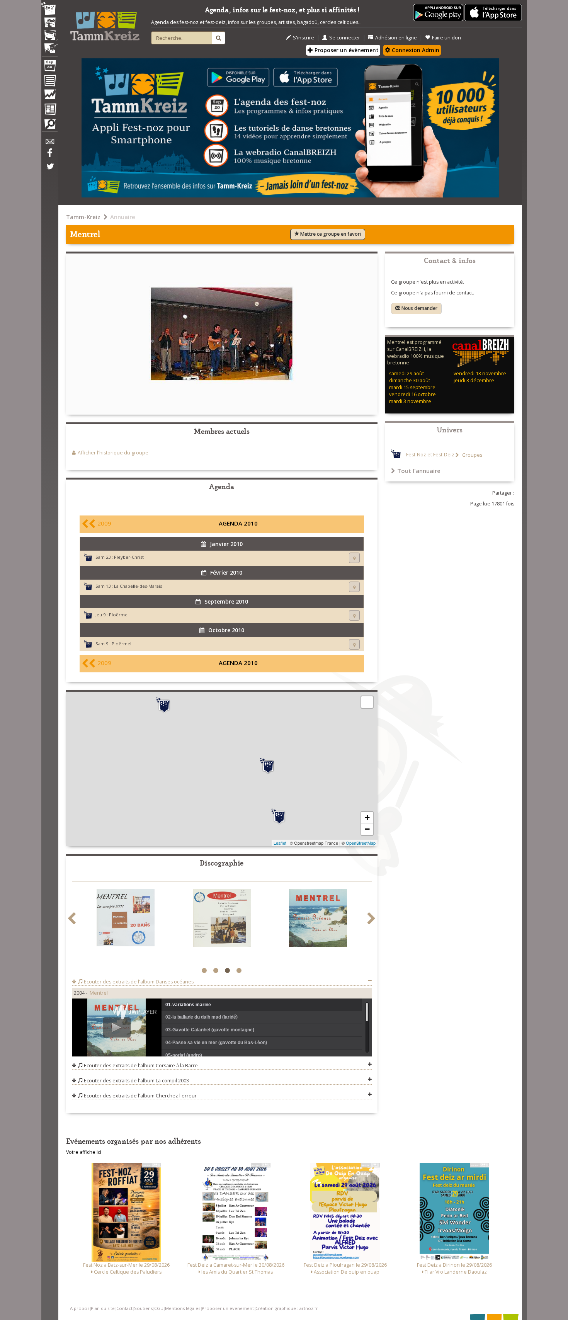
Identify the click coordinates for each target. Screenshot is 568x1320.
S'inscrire (303, 37)
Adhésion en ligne (396, 37)
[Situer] (354, 558)
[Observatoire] (49, 96)
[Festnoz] (49, 9)
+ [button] (367, 817)
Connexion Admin (414, 50)
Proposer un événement (228, 1308)
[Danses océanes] (318, 919)
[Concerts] (49, 23)
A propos (79, 1308)
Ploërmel (119, 614)
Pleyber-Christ (129, 557)
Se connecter (344, 37)
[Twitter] (49, 170)
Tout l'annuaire (418, 471)
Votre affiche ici (83, 1152)
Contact (124, 1308)
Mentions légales (182, 1308)
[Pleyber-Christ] (164, 705)
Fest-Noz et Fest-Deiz (430, 455)
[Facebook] (49, 155)
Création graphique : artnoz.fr (286, 1308)
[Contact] (49, 143)
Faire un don (446, 37)
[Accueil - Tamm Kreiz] (104, 23)
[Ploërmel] (268, 766)
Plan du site (103, 1308)
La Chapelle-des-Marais (138, 586)
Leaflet (280, 843)
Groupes (471, 455)
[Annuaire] (49, 82)
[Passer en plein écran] (367, 702)
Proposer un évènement (346, 50)
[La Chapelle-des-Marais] (279, 816)
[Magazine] (49, 110)
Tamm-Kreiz (83, 217)
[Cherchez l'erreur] (222, 919)
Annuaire (122, 217)
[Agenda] (49, 67)
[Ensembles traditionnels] (49, 45)
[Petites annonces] (49, 126)
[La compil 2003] (126, 919)
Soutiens (143, 1308)
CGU (158, 1308)
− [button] (367, 829)
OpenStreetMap (361, 843)
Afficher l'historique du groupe (113, 452)
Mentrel (99, 993)
